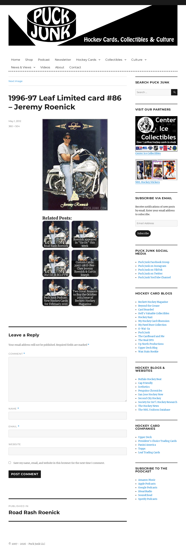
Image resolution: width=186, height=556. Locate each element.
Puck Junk (144, 332)
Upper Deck (145, 437)
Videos (45, 67)
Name (14, 408)
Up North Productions (151, 344)
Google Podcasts (147, 487)
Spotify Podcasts (147, 499)
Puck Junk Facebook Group (153, 262)
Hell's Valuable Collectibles (153, 313)
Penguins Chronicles (150, 390)
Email (14, 426)
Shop (29, 59)
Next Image (16, 81)
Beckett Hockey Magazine (153, 302)
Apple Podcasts (147, 483)
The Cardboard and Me (151, 336)
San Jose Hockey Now (150, 394)
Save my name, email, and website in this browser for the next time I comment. (59, 463)
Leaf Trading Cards (149, 452)
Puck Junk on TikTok (150, 269)
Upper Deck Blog (147, 347)
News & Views (21, 67)
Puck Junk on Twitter (150, 273)
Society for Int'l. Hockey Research (157, 402)
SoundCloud (145, 495)
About (59, 67)
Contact (75, 67)
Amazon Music (146, 479)
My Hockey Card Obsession (153, 321)
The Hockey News (148, 406)
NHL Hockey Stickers (147, 182)
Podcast (44, 59)
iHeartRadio (145, 491)
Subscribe (143, 233)
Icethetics (144, 386)
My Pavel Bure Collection (152, 324)
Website (15, 444)
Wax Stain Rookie (148, 351)
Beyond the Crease (148, 305)
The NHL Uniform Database (154, 409)
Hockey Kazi (145, 317)
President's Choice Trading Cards (157, 441)
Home (15, 59)
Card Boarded (146, 309)
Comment (17, 353)
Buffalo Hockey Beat (149, 379)
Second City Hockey (149, 398)
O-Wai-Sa (144, 328)
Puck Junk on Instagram (152, 266)
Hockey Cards (86, 59)
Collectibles (113, 59)
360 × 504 (14, 126)
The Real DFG (146, 340)
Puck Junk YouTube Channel (154, 277)
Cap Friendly (145, 383)
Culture (136, 59)
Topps (141, 448)
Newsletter (63, 59)
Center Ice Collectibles (148, 153)
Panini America (147, 444)
